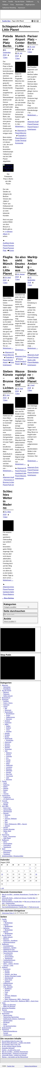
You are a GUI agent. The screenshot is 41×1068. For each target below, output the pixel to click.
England (7, 721)
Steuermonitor (7, 1015)
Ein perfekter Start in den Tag (11, 1044)
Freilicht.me (7, 797)
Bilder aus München (9, 1004)
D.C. (7, 758)
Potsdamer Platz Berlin (8, 41)
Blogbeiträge (9, 923)
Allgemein (20, 130)
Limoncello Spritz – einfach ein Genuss (14, 1055)
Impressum (21, 7)
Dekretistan (6, 687)
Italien (12, 592)
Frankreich (8, 722)
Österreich (8, 742)
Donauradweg (7, 843)
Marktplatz (36, 362)
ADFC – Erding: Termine (11, 963)
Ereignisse (5, 699)
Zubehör (7, 981)
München (23, 133)
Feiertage (6, 704)
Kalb (6, 820)
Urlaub (5, 706)
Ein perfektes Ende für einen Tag (12, 1041)
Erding (8, 715)
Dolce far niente (7, 900)
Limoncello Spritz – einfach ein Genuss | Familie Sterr (19, 898)
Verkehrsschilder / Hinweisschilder (12, 856)
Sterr (4, 792)
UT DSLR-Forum (8, 799)
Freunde (4, 801)
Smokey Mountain (9, 829)
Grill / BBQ (5, 806)
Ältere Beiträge (8, 598)
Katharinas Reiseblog (9, 7)
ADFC (5, 841)
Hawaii (8, 761)
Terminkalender (8, 1011)
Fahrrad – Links (8, 965)
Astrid (5, 783)
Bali (6, 708)
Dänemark (8, 710)
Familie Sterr (6, 21)
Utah (7, 777)
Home (4, 1)
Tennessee (9, 776)
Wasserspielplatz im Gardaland (20, 378)
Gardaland (19, 473)
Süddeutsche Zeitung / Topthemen (14, 1019)
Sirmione (35, 472)
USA (6, 751)
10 (2, 874)
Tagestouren (7, 847)
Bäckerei (6, 692)
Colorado (9, 756)
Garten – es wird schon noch (11, 1050)
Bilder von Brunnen (9, 1006)
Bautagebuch (6, 697)
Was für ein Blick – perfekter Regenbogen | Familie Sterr (19, 894)
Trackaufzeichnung (9, 960)
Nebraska (9, 770)
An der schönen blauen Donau (11, 1046)
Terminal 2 (24, 140)
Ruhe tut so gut (34, 907)
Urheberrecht (7, 1035)
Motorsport (6, 852)
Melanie (5, 788)
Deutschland (9, 712)
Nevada (8, 772)
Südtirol (8, 728)
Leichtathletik (7, 850)
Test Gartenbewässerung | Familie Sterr (14, 907)
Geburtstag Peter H (8, 913)
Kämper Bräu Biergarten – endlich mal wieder (16, 1042)
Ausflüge (6, 243)
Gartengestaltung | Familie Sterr (12, 901)
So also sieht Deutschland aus (20, 263)
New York (9, 774)
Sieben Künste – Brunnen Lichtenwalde (8, 381)
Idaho (8, 763)
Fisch (6, 817)
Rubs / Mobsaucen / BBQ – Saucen (16, 824)
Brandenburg (10, 713)
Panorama (11, 248)
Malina (5, 786)
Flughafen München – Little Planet (8, 265)
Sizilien (8, 726)
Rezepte (6, 813)
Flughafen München (25, 135)
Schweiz (7, 744)
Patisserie (6, 694)
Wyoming (9, 779)
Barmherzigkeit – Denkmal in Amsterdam (15, 1053)
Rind (6, 822)
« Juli (2, 888)
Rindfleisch (8, 988)
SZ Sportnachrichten (9, 1026)
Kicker (5, 1024)
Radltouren (29, 1)
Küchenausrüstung (9, 942)
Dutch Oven (7, 808)
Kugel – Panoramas (9, 836)
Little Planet (7, 838)
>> (37, 21)
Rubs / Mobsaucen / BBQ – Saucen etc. (17, 999)
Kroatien (7, 735)
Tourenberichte (8, 953)
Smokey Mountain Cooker (13, 976)
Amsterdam (9, 740)
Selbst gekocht (8, 696)
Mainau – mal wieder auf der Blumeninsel (15, 1057)
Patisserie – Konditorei (10, 940)
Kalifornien (9, 765)
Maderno (11, 594)
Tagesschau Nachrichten (11, 1017)
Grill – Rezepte (8, 987)
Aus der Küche (19, 1)
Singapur (7, 745)
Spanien (7, 747)
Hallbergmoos (10, 717)
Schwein (7, 826)
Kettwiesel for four (9, 949)
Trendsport (6, 854)
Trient (8, 729)
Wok (6, 833)
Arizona (8, 754)
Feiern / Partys (8, 703)
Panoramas (12, 245)
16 (36, 874)
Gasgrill (7, 972)
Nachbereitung (8, 962)
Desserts (7, 815)
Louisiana (9, 767)
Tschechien (8, 749)
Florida (22, 361)
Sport (3, 849)
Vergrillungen (7, 985)
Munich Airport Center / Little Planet (20, 42)
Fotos (12, 4)
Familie (10, 1)
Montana (9, 769)
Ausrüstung (6, 969)
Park (9, 485)
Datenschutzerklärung (10, 1031)
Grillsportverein (8, 983)
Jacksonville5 (7, 809)
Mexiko (7, 736)
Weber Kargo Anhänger (10, 951)
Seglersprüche (30, 4)
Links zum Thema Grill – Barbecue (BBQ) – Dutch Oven (20, 1001)
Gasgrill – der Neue (11, 974)
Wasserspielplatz (26, 476)
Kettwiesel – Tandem (9, 947)
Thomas (5, 793)
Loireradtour (7, 845)
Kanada (7, 733)
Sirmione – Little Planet (32, 376)
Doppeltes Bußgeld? (8, 1048)
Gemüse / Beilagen (11, 818)
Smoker (5, 827)
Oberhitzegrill (7, 811)
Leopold (5, 802)
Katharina (6, 785)
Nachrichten (19, 4)
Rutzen (5, 790)
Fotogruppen (6, 795)
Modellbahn (7, 689)
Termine (4, 1010)
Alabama (9, 753)
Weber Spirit (7, 831)
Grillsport (5, 4)
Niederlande (8, 738)
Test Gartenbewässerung (16, 905)
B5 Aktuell (6, 1022)
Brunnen (6, 482)
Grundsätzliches (8, 946)
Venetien (9, 731)
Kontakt (5, 1033)
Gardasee (6, 592)
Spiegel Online (7, 1020)
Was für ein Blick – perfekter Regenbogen (15, 1051)
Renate (5, 804)
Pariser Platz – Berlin (32, 39)
